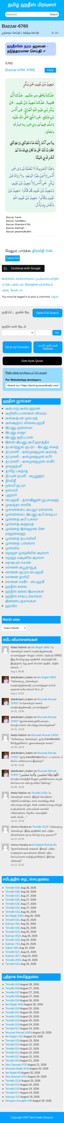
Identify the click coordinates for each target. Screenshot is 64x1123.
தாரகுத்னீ (13, 466)
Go (57, 332)
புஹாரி (11, 495)
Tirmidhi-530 (12, 927)
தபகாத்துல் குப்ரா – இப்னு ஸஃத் (31, 447)
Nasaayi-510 (12, 1096)
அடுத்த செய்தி (30, 32)
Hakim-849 (11, 947)
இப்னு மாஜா (15, 433)
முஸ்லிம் (12, 548)
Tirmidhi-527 (12, 951)
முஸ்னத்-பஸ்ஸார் (20, 543)
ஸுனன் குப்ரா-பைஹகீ (24, 572)
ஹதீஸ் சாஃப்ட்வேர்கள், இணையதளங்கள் (23, 599)
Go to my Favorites (17, 347)
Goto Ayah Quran (32, 360)
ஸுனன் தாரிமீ (17, 577)
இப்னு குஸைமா (18, 428)
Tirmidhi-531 (12, 919)
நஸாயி (11, 490)
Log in (54, 296)
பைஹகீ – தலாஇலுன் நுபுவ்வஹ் (32, 500)
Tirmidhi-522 (12, 1052)
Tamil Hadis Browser (41, 1117)
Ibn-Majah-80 (13, 1072)
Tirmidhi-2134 (13, 1080)
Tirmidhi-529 (12, 931)
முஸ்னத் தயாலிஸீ (20, 538)
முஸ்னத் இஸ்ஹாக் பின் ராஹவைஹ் (25, 531)
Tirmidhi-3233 (39, 792)
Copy (50, 70)
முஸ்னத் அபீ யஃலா (21, 519)
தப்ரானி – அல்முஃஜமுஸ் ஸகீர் (30, 461)
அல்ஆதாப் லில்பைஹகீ (25, 423)
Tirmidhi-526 (12, 963)
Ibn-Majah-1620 (14, 1036)
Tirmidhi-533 (12, 911)
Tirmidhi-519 (12, 1084)
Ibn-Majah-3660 (40, 647)
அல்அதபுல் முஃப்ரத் (21, 418)
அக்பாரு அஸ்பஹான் (22, 408)
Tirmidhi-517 (12, 1092)
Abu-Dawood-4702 (16, 1064)
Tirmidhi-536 (12, 899)
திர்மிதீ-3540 (42, 251)
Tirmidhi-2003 (13, 959)
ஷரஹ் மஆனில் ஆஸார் (24, 558)
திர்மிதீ (10, 481)
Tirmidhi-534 (12, 907)
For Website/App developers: (24, 379)
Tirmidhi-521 (12, 1056)
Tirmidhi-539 (12, 887)
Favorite (12, 258)
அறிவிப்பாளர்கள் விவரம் (26, 413)
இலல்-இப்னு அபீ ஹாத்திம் (27, 442)
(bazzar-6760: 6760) (20, 70)
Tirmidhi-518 (12, 1088)
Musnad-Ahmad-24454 (18, 1032)
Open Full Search (47, 312)
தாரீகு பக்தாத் (16, 471)
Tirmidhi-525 (12, 1044)
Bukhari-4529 (13, 935)
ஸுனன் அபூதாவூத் (21, 567)
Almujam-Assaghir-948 (18, 1100)
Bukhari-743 (12, 943)
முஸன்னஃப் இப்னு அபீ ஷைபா (31, 514)
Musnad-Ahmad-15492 (44, 735)
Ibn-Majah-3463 (14, 915)
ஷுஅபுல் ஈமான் (18, 563)
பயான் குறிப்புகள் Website (48, 347)
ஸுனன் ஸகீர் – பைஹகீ (24, 582)
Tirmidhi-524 (12, 1048)
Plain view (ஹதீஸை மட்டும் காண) (26, 372)
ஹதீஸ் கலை (16, 587)
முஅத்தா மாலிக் (18, 505)
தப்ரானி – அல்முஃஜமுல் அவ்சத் (31, 452)
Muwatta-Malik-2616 (17, 1068)
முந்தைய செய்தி (11, 32)
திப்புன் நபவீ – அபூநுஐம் (24, 476)
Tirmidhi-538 (12, 891)
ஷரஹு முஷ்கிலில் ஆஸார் (27, 553)
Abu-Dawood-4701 (16, 1076)
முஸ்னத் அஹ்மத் (19, 524)
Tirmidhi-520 (12, 1060)
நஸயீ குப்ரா (15, 485)
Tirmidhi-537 (12, 895)
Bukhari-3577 (13, 955)
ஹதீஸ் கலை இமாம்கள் (24, 591)
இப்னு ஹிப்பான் (19, 437)
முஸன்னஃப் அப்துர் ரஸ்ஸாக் (29, 510)
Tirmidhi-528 (12, 939)
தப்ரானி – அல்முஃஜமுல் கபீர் (28, 457)
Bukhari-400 (12, 923)
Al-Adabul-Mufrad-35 (44, 844)
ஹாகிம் (11, 606)
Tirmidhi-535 (12, 903)
